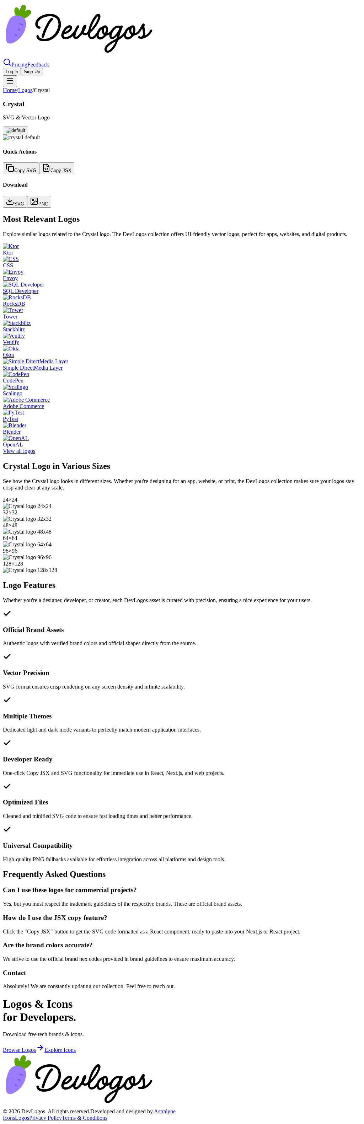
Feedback (38, 64)
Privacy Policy (45, 1118)
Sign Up (32, 71)
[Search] (7, 64)
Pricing (19, 64)
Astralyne (165, 1111)
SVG (19, 204)
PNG (43, 204)
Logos (25, 90)
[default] (15, 130)
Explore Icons (60, 1050)
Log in (12, 71)
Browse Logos (19, 1050)
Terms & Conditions (84, 1118)
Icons (9, 1118)
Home (10, 90)
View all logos (19, 451)
